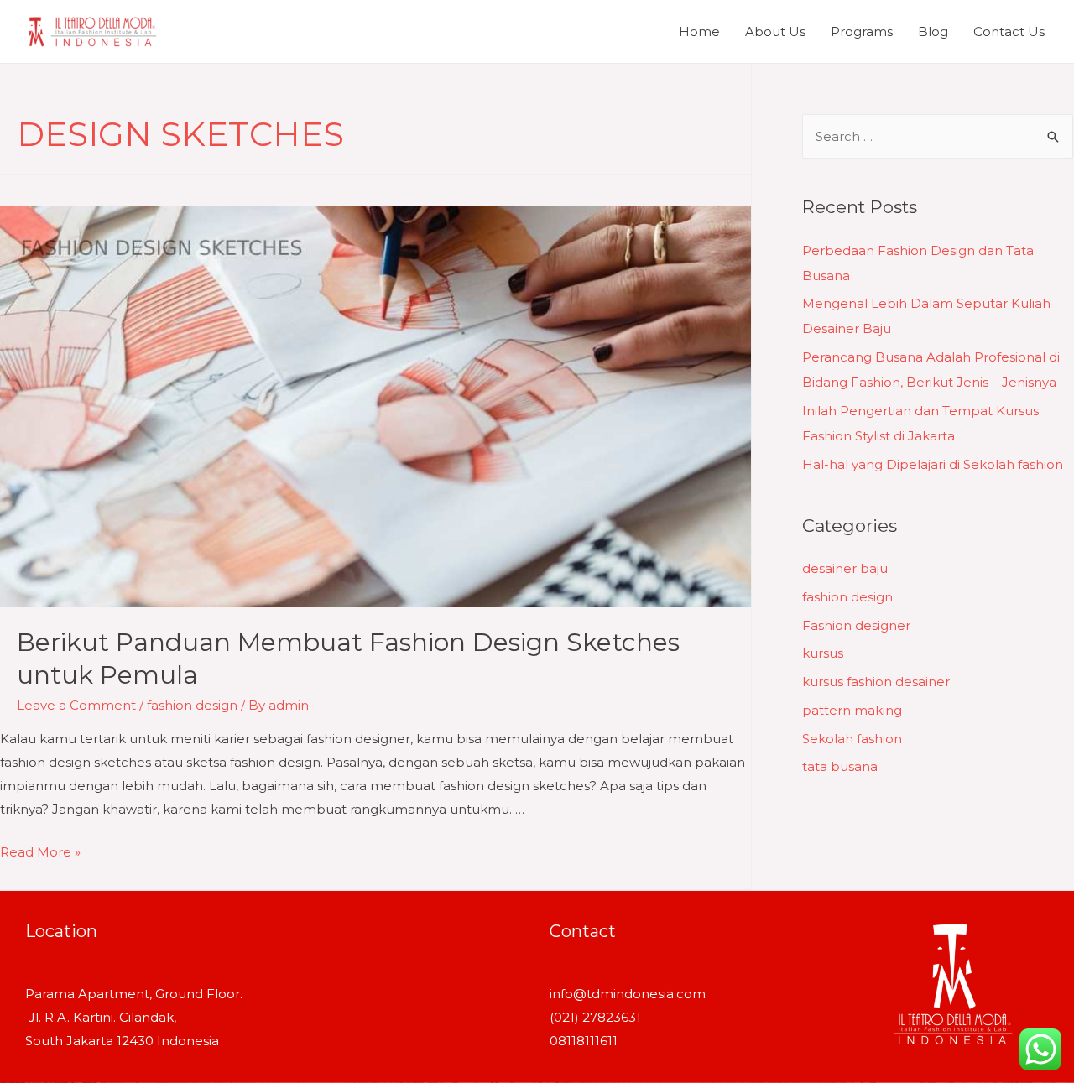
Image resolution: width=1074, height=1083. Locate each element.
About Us (775, 31)
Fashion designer (856, 625)
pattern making (852, 710)
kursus (822, 653)
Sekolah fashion (852, 739)
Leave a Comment (76, 705)
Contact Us (1009, 31)
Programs (862, 31)
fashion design (192, 705)
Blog (933, 31)
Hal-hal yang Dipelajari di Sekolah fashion (932, 464)
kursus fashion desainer (876, 682)
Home (699, 31)
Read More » (40, 852)
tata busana (840, 766)
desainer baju (845, 568)
